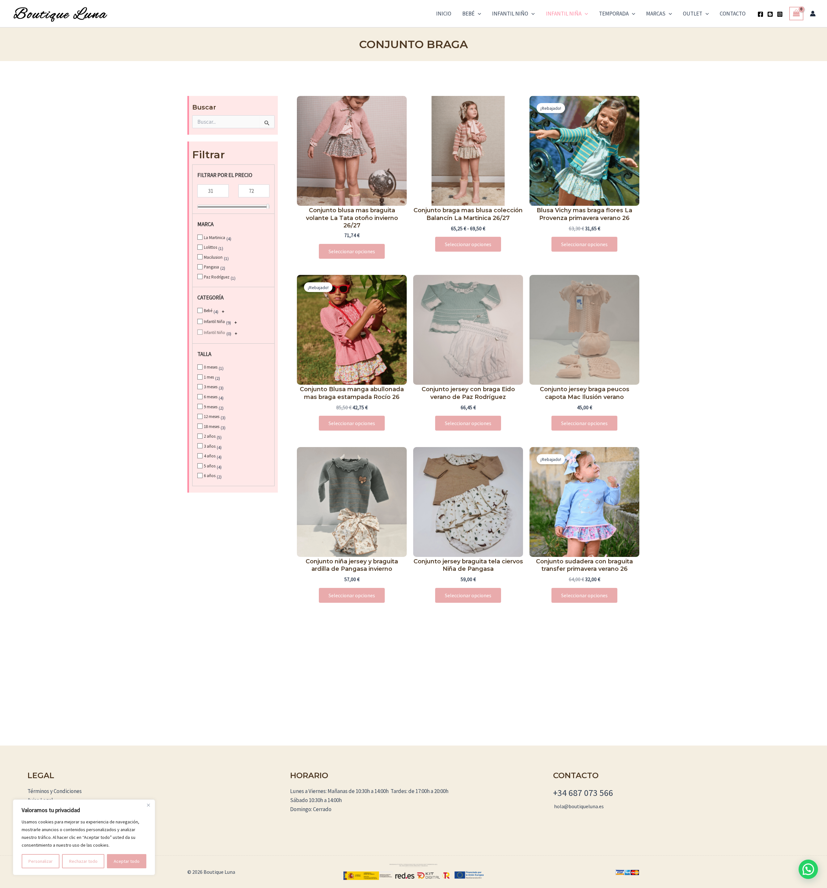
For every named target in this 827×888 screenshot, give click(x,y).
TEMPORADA (614, 13)
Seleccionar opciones (352, 251)
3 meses (210, 387)
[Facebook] (760, 14)
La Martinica (214, 237)
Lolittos (210, 247)
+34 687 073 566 (583, 793)
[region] (84, 837)
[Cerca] (148, 805)
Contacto (733, 13)
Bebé (468, 13)
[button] (478, 13)
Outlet (692, 13)
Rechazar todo (83, 861)
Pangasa (211, 267)
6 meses (210, 397)
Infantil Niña (563, 13)
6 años (209, 475)
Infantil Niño (510, 13)
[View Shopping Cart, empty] (796, 14)
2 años (209, 436)
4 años (209, 456)
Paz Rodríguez (216, 277)
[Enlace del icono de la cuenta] (813, 13)
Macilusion (213, 257)
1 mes (209, 377)
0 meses (210, 367)
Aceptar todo (127, 861)
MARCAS (655, 13)
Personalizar (40, 861)
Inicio (443, 13)
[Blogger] (770, 14)
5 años (209, 466)
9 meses (210, 407)
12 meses (211, 416)
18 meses (211, 426)
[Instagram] (780, 14)
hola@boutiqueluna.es (579, 806)
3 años (209, 446)
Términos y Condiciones (54, 791)
